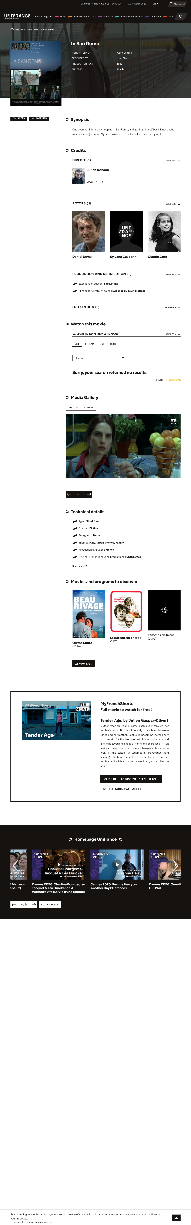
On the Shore (82, 643)
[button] (173, 422)
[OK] (176, 1217)
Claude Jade (157, 257)
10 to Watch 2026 (137, 3)
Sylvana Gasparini (124, 257)
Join (170, 16)
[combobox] (99, 358)
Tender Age (110, 720)
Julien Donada (124, 52)
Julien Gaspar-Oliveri (148, 720)
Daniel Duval (82, 257)
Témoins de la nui (161, 635)
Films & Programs (44, 16)
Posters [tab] (88, 407)
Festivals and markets (85, 16)
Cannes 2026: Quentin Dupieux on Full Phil (153, 886)
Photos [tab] (73, 407)
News (63, 16)
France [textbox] (80, 357)
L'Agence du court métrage (128, 290)
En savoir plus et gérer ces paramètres (31, 1222)
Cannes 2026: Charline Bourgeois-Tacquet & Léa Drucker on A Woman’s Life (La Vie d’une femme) (36, 888)
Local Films (123, 58)
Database (108, 16)
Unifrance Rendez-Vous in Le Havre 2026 (101, 3)
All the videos (50, 904)
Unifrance (156, 16)
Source (160, 379)
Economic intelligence (132, 16)
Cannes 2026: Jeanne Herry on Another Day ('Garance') (92, 886)
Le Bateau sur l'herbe (125, 638)
